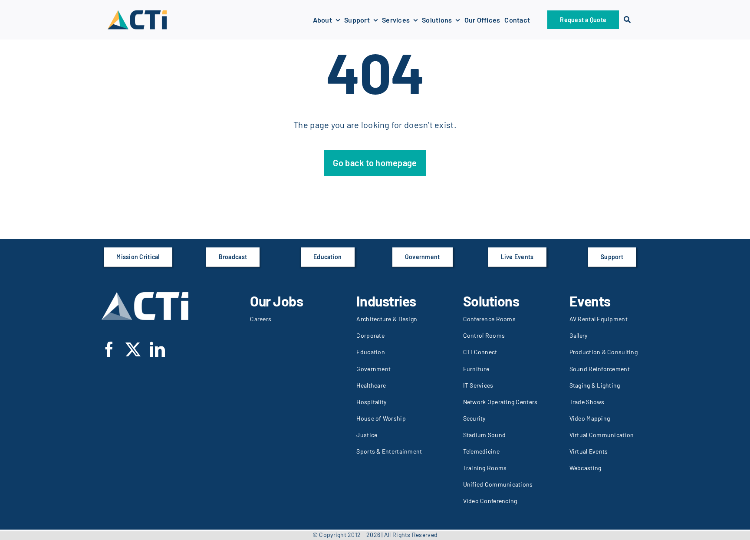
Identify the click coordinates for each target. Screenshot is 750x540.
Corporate (370, 335)
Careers (260, 319)
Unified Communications (498, 484)
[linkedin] (157, 349)
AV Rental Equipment (598, 319)
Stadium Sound (484, 434)
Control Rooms (484, 335)
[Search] (627, 19)
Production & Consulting (603, 352)
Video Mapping (589, 418)
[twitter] (133, 349)
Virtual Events (588, 451)
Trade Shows (587, 401)
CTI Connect (480, 352)
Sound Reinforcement (599, 368)
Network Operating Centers (500, 401)
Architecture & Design (386, 319)
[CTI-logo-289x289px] (137, 12)
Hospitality (371, 401)
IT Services (478, 385)
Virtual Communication (601, 434)
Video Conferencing (490, 500)
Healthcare (371, 385)
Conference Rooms (489, 319)
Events (590, 301)
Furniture (476, 368)
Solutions (491, 301)
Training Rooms (485, 467)
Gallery (578, 335)
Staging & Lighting (594, 385)
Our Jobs (276, 301)
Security (474, 418)
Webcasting (585, 467)
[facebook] (109, 349)
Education (370, 352)
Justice (366, 434)
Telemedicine (481, 451)
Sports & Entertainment (389, 451)
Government (373, 368)
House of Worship (380, 418)
